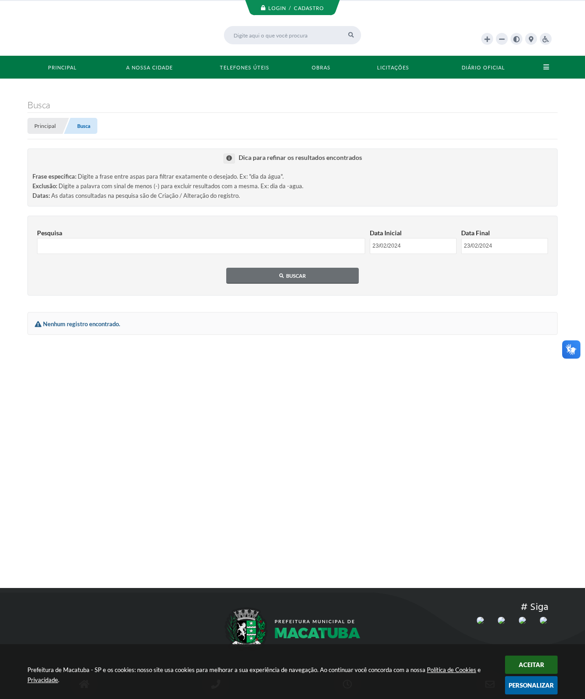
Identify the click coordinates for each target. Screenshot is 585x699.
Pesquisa (49, 233)
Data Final (475, 233)
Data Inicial (386, 233)
